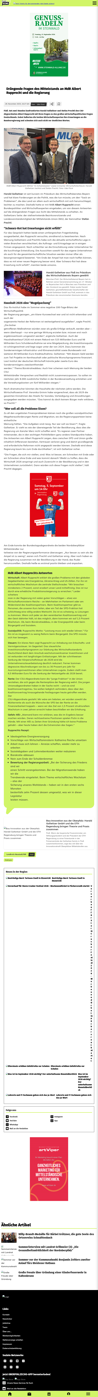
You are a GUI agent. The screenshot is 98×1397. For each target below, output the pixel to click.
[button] (88, 1394)
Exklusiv (8, 860)
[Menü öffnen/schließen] (94, 3)
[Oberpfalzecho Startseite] (6, 5)
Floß (31, 854)
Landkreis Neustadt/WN (16, 854)
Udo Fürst (41, 104)
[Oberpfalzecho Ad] (33, 3)
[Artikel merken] (59, 104)
